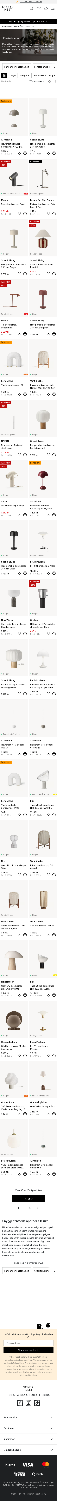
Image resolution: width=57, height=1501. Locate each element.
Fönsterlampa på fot (44, 67)
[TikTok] (37, 1402)
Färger (52, 75)
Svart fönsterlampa (44, 1271)
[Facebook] (20, 1402)
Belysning (6, 26)
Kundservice (10, 1417)
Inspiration (9, 1438)
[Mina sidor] (31, 8)
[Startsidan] (7, 8)
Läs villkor (32, 1375)
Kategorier (25, 75)
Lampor (16, 26)
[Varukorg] (45, 8)
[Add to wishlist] (19, 153)
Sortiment (9, 1427)
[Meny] (52, 8)
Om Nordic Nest (12, 1449)
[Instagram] (28, 1402)
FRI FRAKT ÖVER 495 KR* (31, 2)
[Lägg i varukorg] (25, 153)
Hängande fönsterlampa (16, 67)
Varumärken (39, 75)
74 (30, 1208)
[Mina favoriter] (38, 8)
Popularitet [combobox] (37, 81)
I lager (13, 75)
